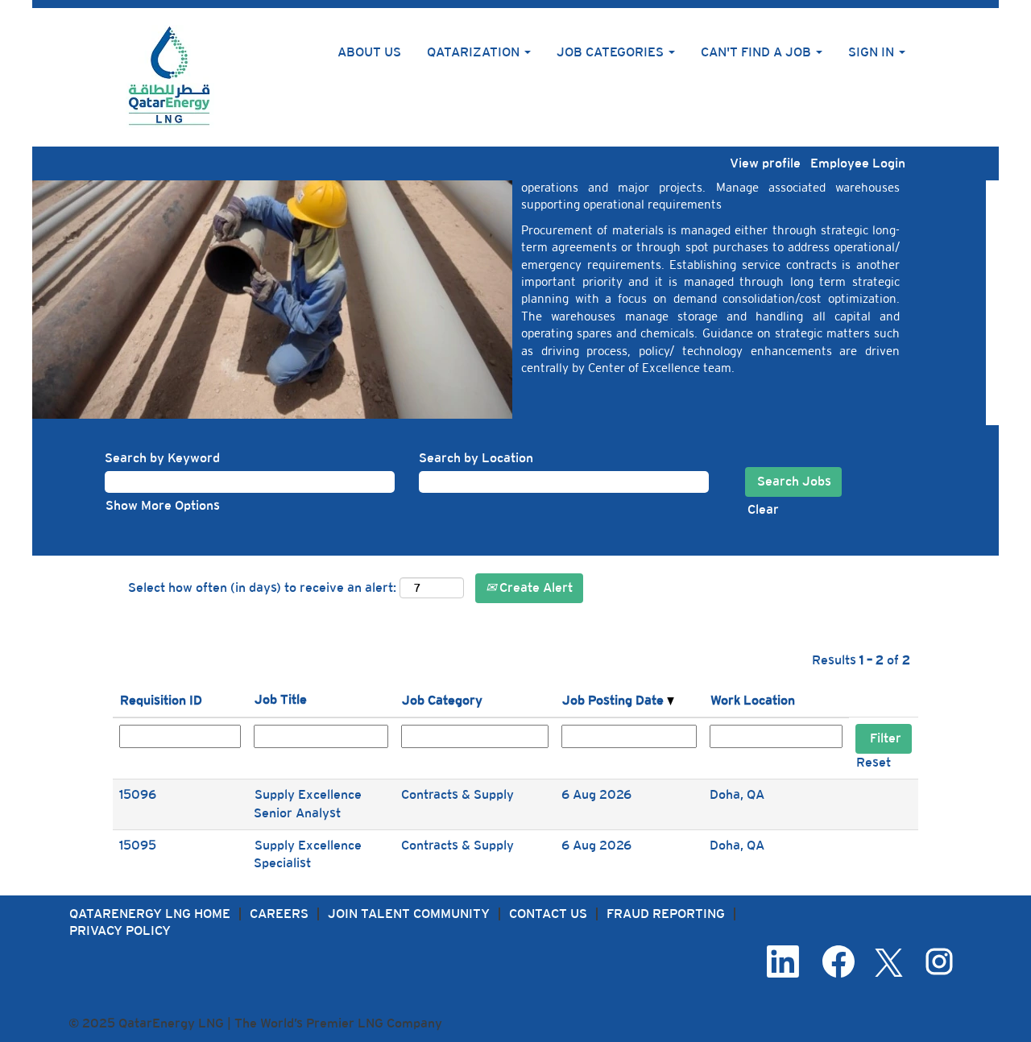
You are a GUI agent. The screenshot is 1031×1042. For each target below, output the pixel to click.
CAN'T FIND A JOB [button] (757, 52)
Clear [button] (763, 509)
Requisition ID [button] (161, 700)
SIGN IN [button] (872, 52)
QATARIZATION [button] (475, 52)
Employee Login (857, 163)
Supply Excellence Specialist (308, 854)
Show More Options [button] (163, 505)
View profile (765, 163)
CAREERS (279, 913)
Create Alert (534, 587)
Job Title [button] (281, 699)
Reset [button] (873, 762)
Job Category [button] (442, 700)
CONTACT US (548, 913)
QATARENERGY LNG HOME (149, 913)
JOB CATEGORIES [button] (612, 52)
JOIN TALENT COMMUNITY (409, 913)
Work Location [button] (752, 700)
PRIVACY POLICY (120, 930)
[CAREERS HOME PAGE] (170, 77)
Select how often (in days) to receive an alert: (262, 587)
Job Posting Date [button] (614, 700)
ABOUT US (369, 52)
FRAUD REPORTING (666, 913)
